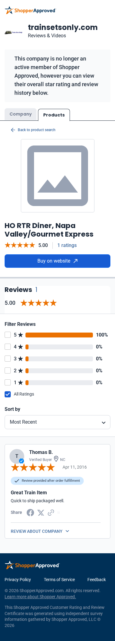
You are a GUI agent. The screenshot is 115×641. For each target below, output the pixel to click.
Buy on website (53, 261)
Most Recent (23, 422)
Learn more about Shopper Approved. (40, 596)
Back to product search (37, 130)
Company (21, 114)
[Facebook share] (30, 512)
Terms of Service (59, 579)
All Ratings (24, 394)
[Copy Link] (51, 512)
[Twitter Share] (40, 512)
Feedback (96, 579)
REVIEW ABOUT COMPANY (37, 531)
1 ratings (67, 245)
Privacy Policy (18, 579)
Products (54, 115)
